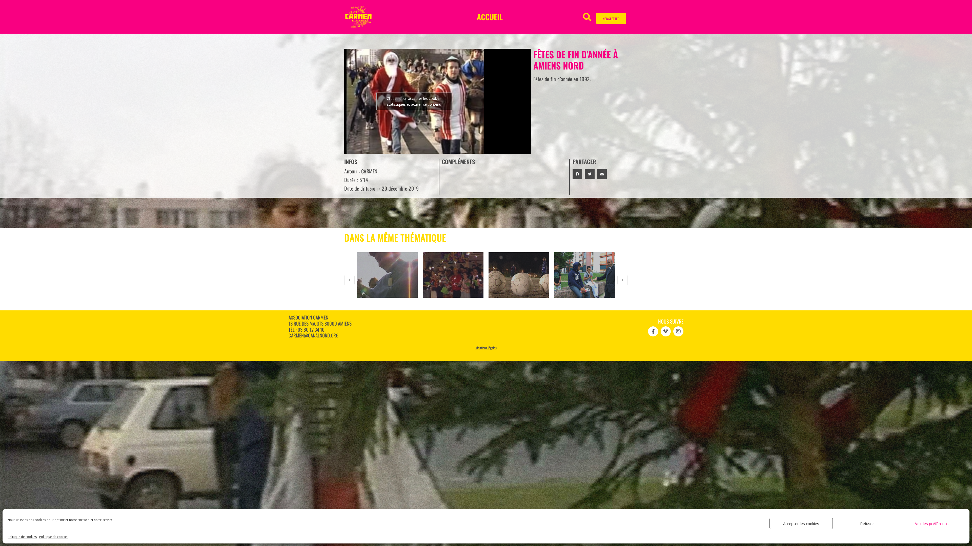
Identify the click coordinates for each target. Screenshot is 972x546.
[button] (587, 17)
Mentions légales (486, 347)
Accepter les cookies (801, 523)
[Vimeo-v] (666, 331)
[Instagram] (678, 331)
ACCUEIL (490, 16)
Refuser (867, 523)
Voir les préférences (932, 523)
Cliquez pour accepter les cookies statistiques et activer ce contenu (414, 101)
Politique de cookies (22, 537)
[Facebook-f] (653, 331)
